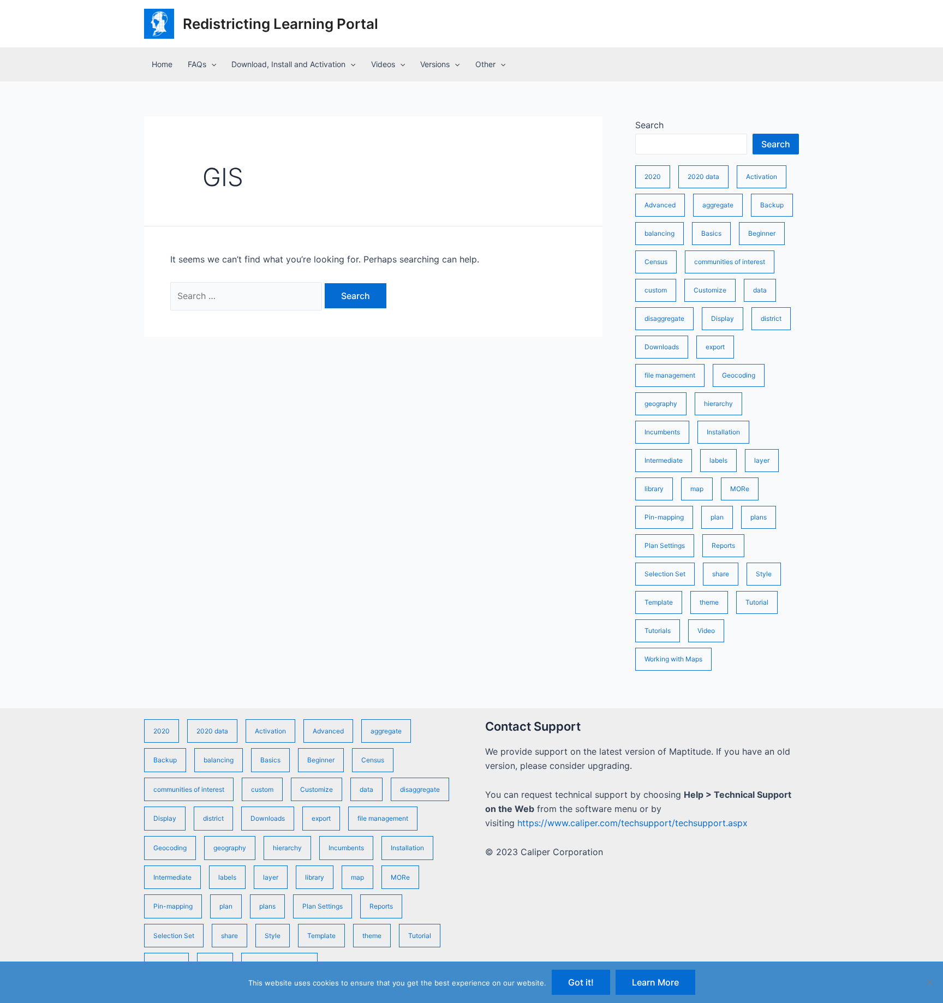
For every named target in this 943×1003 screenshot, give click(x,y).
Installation (723, 432)
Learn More (655, 982)
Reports (723, 545)
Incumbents (662, 432)
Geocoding (738, 375)
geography (660, 403)
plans (758, 517)
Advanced (660, 205)
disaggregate (664, 318)
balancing (659, 233)
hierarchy (718, 403)
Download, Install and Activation (288, 64)
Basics (711, 233)
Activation (761, 176)
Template (658, 602)
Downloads (661, 347)
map (696, 489)
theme (709, 602)
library (654, 489)
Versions (435, 64)
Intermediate (663, 460)
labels (718, 460)
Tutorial (756, 602)
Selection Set (664, 574)
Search (649, 125)
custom (655, 290)
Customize (710, 290)
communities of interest (729, 262)
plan (717, 517)
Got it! (581, 982)
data (760, 290)
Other (485, 64)
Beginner (761, 233)
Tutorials (657, 630)
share (720, 574)
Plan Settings (664, 545)
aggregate (717, 205)
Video (706, 630)
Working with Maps (673, 659)
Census (655, 262)
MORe (739, 489)
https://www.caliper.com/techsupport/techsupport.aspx (632, 822)
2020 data (703, 176)
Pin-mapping (664, 517)
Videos (383, 64)
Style (764, 574)
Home (162, 64)
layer (761, 460)
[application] (211, 64)
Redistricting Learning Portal (280, 23)
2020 (652, 176)
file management (669, 375)
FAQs (197, 64)
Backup (772, 205)
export (715, 347)
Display (722, 318)
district (771, 318)
